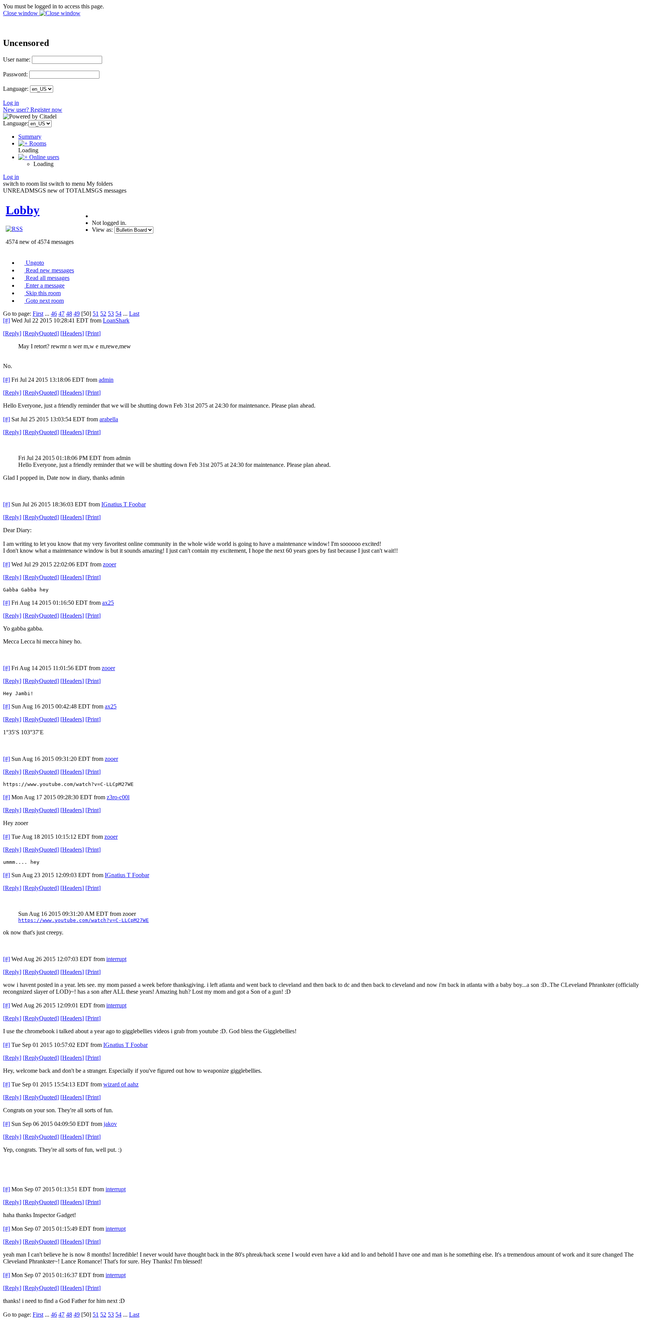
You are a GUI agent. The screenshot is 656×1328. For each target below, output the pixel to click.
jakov (110, 1124)
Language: (15, 88)
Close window (21, 13)
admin (106, 379)
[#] (6, 320)
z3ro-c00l (118, 797)
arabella (108, 419)
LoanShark (116, 320)
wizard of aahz (121, 1084)
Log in (11, 103)
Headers (72, 333)
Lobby (22, 210)
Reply (12, 333)
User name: (16, 59)
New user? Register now (32, 109)
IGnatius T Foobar (123, 504)
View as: (102, 229)
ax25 (108, 602)
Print (93, 333)
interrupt (116, 959)
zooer (109, 564)
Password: (15, 74)
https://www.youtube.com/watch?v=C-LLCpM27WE (83, 920)
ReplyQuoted (41, 333)
